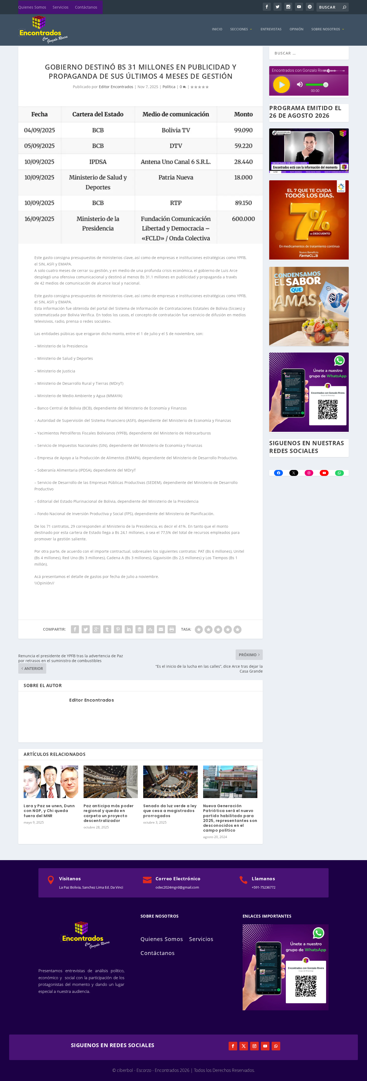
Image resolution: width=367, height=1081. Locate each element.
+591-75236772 (263, 887)
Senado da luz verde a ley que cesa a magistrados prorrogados (170, 810)
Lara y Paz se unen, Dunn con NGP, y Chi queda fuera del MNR (49, 810)
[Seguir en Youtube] (265, 1046)
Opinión (296, 29)
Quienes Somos (32, 7)
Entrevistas (271, 29)
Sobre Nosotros (325, 29)
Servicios (61, 7)
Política (169, 86)
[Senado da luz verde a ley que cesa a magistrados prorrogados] (170, 782)
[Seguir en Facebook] (233, 1046)
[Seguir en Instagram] (254, 1046)
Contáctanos (86, 7)
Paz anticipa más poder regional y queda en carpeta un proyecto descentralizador (109, 813)
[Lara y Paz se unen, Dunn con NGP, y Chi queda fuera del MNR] (51, 782)
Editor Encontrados (116, 86)
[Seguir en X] (243, 1046)
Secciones (239, 29)
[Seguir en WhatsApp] (276, 1046)
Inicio (217, 29)
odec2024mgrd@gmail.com (177, 887)
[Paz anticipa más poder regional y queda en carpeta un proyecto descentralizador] (111, 782)
